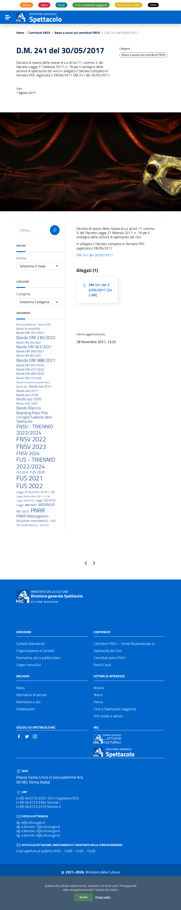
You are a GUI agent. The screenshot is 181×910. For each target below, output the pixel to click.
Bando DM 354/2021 (28, 342)
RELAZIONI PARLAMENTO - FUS (36, 521)
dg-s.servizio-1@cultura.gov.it (38, 826)
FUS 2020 (37, 472)
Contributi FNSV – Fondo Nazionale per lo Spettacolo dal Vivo (124, 647)
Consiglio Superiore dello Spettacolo (34, 419)
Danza (98, 701)
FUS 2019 (22, 472)
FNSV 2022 (31, 439)
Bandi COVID (44, 324)
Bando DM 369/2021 (30, 351)
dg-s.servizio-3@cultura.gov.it (38, 835)
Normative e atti (28, 701)
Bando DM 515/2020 (28, 378)
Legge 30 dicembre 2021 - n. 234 (33, 496)
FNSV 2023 (31, 446)
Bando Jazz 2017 (27, 391)
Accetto (83, 897)
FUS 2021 (29, 478)
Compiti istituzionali (30, 643)
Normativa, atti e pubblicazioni (38, 657)
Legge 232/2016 (45, 500)
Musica (99, 687)
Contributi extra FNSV (109, 657)
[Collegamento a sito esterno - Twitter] (27, 736)
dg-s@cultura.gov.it (30, 822)
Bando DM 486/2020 (30, 374)
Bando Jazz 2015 (40, 386)
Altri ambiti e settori (108, 716)
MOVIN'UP (46, 504)
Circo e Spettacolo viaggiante (115, 709)
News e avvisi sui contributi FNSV (77, 33)
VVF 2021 (44, 525)
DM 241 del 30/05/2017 (94, 255)
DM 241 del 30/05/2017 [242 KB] (100, 290)
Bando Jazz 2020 (28, 399)
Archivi (21, 258)
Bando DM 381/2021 (28, 355)
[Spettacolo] (20, 16)
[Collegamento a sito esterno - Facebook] (19, 736)
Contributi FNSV (39, 33)
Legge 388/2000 (26, 505)
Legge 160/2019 (24, 500)
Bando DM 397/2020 (30, 365)
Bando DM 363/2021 (34, 346)
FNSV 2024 (28, 453)
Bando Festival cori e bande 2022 (33, 382)
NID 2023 (22, 511)
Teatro (98, 694)
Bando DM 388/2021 (35, 360)
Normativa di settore (31, 694)
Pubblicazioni (25, 709)
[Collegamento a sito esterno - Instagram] (35, 736)
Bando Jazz (21, 386)
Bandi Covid (102, 664)
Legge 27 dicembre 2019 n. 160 (35, 492)
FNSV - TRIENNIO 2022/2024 (34, 429)
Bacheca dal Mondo (26, 324)
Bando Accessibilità (28, 328)
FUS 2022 (29, 486)
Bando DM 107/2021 (30, 333)
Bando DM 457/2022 (30, 369)
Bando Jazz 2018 (27, 395)
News (20, 687)
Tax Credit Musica (27, 525)
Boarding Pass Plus (32, 412)
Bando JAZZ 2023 (26, 403)
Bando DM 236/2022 (35, 337)
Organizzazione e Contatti (35, 650)
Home (20, 33)
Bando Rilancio (28, 408)
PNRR (38, 510)
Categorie (23, 294)
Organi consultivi (28, 664)
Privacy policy (103, 897)
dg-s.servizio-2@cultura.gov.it (38, 830)
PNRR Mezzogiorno (32, 516)
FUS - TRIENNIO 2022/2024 (35, 463)
